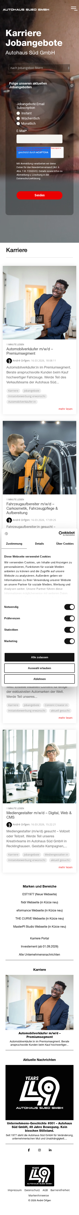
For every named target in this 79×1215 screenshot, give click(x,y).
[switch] (69, 618)
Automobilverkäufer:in (22, 401)
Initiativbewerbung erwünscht (26, 396)
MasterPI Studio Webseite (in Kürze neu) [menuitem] (39, 927)
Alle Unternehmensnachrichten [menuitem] (39, 955)
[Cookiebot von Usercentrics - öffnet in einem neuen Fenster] (59, 533)
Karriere (13, 390)
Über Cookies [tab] (65, 543)
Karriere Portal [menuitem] (39, 938)
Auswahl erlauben (39, 668)
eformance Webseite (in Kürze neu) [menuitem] (40, 910)
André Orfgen (21, 360)
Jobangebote (31, 390)
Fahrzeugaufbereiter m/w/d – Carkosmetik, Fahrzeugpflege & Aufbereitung (32, 509)
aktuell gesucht (60, 710)
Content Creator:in (56, 705)
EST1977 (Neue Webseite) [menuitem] (39, 894)
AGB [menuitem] (45, 1190)
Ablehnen (39, 678)
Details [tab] (39, 543)
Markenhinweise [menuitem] (38, 1195)
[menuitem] (39, 933)
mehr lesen (66, 409)
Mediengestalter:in (56, 854)
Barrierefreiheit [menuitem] (60, 1190)
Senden (40, 195)
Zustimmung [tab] (14, 543)
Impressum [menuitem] (15, 1190)
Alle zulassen (39, 657)
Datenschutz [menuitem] (32, 1190)
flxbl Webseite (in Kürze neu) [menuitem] (39, 902)
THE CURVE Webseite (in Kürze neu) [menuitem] (39, 919)
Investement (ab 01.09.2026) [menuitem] (39, 946)
